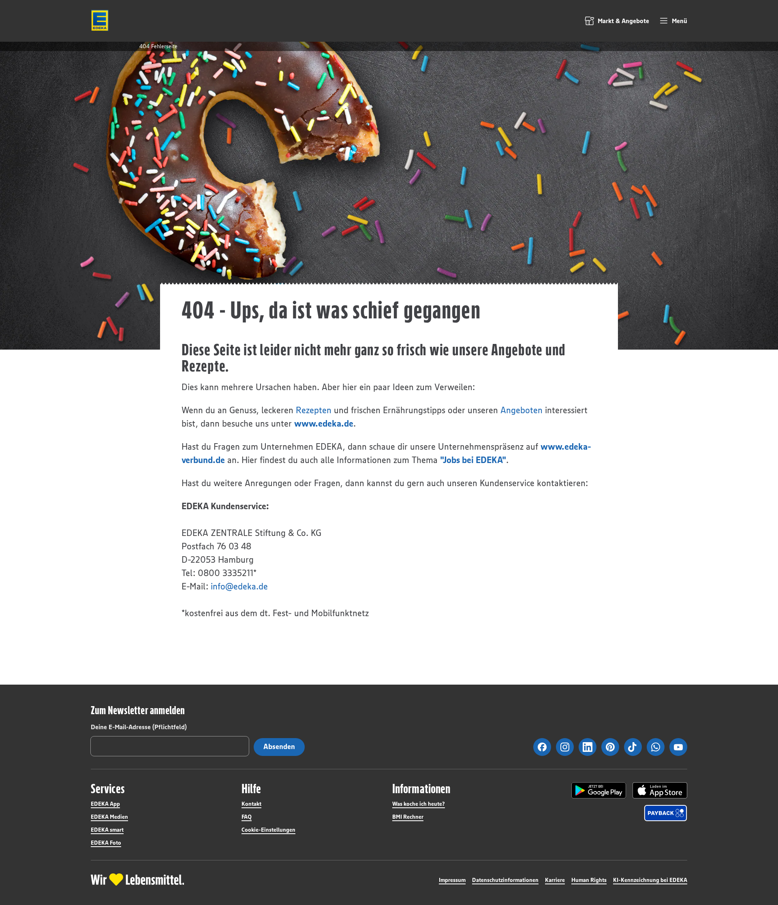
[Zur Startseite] (100, 21)
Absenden (279, 746)
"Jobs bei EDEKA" (473, 460)
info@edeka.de (239, 586)
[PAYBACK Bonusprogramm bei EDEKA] (665, 813)
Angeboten (521, 410)
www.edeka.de (323, 423)
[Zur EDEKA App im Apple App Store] (660, 790)
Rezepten (313, 410)
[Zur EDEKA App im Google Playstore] (598, 790)
